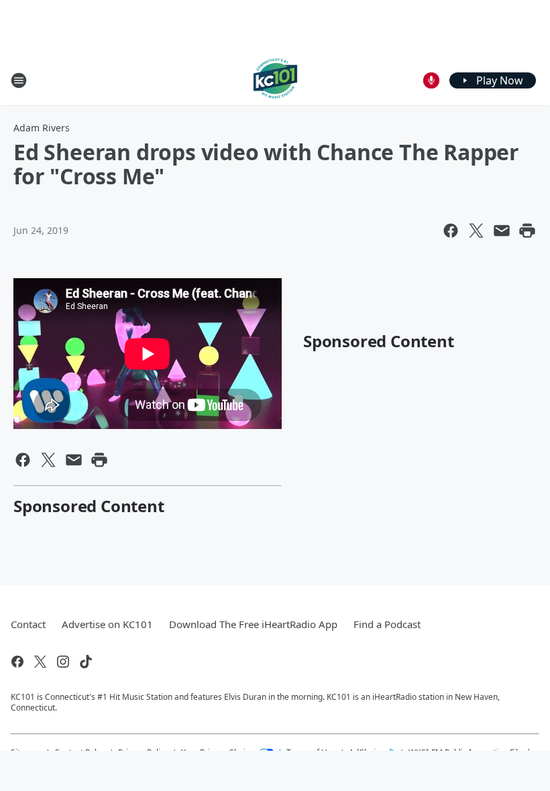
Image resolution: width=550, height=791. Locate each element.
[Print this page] (527, 230)
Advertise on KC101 (107, 624)
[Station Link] (275, 80)
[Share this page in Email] (501, 230)
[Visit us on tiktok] (86, 662)
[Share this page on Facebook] (450, 230)
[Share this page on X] (476, 230)
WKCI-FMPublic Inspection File (465, 752)
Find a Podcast (387, 624)
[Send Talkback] (431, 80)
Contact (28, 624)
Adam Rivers (41, 127)
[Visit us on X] (40, 662)
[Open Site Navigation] (19, 80)
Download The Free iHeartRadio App (253, 624)
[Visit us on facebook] (17, 662)
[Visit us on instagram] (63, 662)
